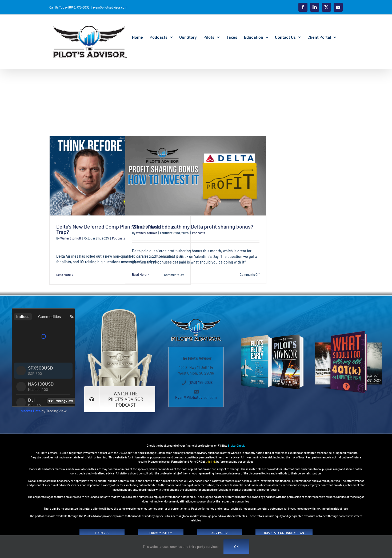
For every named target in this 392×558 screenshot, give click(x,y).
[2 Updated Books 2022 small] (272, 335)
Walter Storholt (70, 238)
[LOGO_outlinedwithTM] (196, 318)
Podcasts (118, 238)
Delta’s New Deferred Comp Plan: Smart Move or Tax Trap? (116, 229)
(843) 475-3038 (201, 382)
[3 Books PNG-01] (348, 331)
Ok (236, 546)
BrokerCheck (236, 445)
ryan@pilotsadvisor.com (110, 7)
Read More (63, 275)
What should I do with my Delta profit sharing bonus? (192, 226)
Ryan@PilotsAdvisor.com (196, 397)
